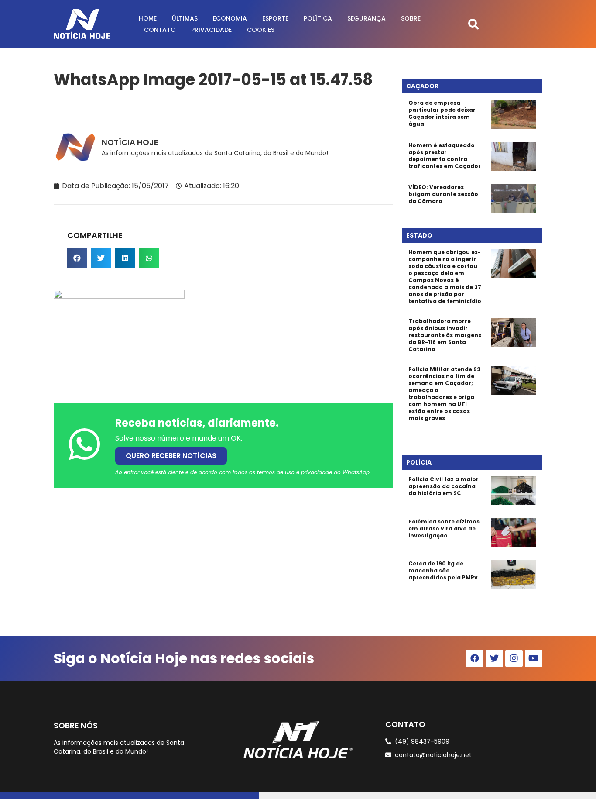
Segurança (366, 18)
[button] (473, 23)
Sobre (411, 18)
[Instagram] (514, 658)
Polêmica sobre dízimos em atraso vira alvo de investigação (444, 528)
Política (318, 18)
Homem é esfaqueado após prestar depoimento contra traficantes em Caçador (444, 155)
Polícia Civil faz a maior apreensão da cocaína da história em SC (443, 486)
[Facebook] (474, 658)
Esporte (275, 18)
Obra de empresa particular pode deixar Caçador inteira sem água (442, 113)
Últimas (185, 18)
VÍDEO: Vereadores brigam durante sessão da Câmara (443, 194)
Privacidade (211, 29)
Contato (160, 29)
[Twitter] (494, 658)
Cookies (260, 29)
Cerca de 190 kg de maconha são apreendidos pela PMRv (443, 570)
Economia (230, 18)
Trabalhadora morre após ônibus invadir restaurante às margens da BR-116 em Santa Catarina (444, 335)
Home (148, 18)
